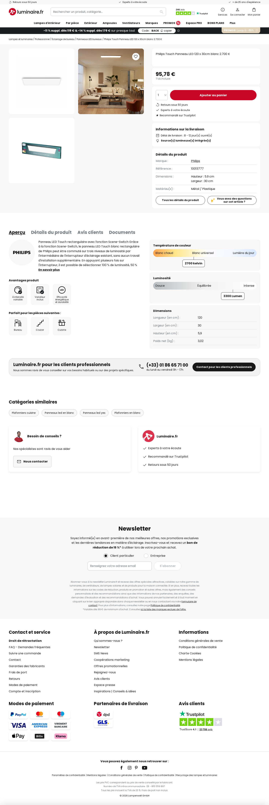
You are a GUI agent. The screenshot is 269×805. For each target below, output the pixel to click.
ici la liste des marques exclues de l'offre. (163, 609)
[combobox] (108, 11)
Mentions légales (191, 660)
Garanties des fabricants (27, 666)
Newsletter (102, 647)
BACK (157, 30)
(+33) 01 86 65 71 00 (167, 365)
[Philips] (22, 252)
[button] (41, 150)
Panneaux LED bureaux (89, 39)
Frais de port (18, 672)
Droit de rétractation (25, 641)
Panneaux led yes (94, 413)
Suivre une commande (25, 653)
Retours (14, 679)
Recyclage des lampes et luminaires (196, 775)
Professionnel (42, 39)
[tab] (17, 232)
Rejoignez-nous (105, 672)
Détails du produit (51, 232)
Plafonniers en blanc (128, 413)
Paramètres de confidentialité (68, 775)
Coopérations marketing (111, 660)
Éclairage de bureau (63, 39)
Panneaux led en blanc (59, 413)
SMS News (101, 653)
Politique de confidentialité (165, 605)
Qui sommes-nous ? (108, 641)
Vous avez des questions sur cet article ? (234, 200)
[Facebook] (124, 768)
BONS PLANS (216, 23)
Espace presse (104, 685)
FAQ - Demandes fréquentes (29, 647)
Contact (15, 660)
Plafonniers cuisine (24, 413)
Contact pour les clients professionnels (224, 367)
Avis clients (90, 232)
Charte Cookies (190, 653)
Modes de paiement (23, 685)
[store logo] (26, 11)
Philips (195, 161)
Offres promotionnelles (111, 666)
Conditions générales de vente (201, 641)
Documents (122, 232)
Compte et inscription (24, 691)
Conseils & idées (124, 691)
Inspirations (102, 691)
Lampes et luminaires (21, 39)
